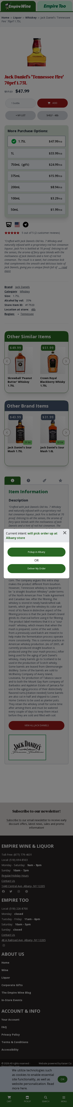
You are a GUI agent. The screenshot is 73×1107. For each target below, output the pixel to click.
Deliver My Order (37, 568)
